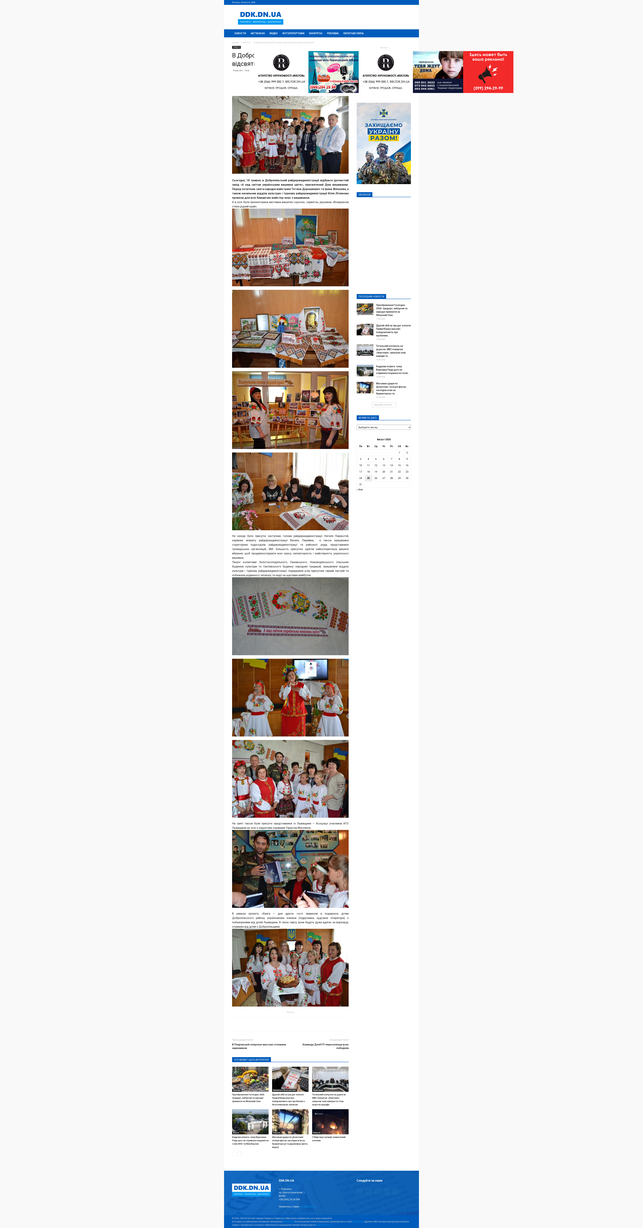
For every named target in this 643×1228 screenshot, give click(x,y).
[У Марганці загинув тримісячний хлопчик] (330, 1121)
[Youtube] (408, 2)
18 (368, 471)
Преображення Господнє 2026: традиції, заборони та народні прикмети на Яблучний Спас (248, 1098)
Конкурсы (315, 33)
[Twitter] (397, 2)
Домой (235, 42)
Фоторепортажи (293, 33)
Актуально (258, 33)
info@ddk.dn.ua (308, 1206)
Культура (236, 1090)
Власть (236, 1133)
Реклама (333, 33)
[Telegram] (391, 2)
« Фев (360, 489)
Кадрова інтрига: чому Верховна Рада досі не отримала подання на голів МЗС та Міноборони (250, 1140)
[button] (407, 33)
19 (376, 471)
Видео (274, 33)
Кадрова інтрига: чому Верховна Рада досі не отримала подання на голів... (393, 369)
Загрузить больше (383, 404)
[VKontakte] (402, 2)
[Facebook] (386, 2)
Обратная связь (353, 33)
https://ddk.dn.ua (324, 1225)
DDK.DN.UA (288, 1221)
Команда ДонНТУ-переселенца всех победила (326, 1046)
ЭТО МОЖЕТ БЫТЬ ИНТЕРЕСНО (251, 1059)
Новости (240, 33)
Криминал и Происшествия (284, 1090)
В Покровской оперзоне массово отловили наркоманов (259, 1046)
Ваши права (318, 1090)
